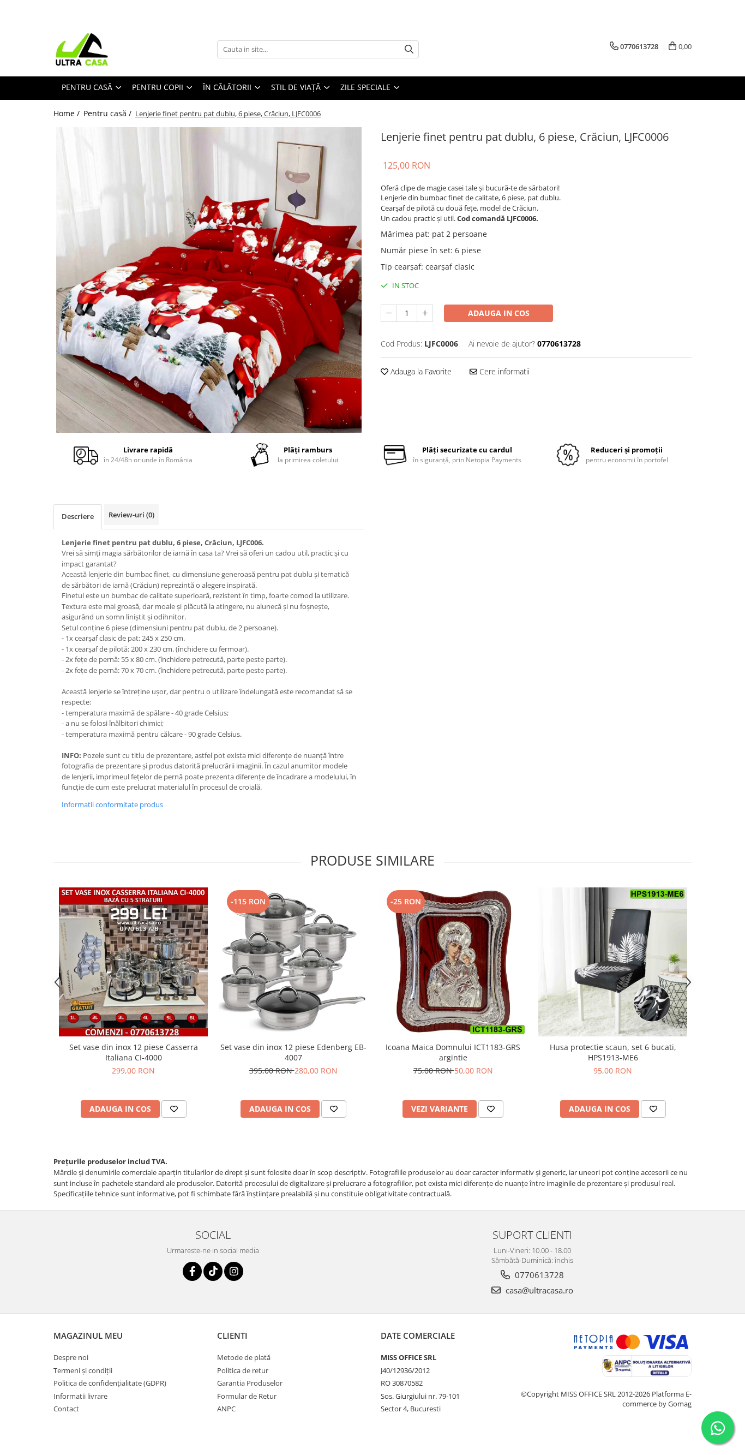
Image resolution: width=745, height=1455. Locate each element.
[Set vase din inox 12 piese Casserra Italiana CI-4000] (133, 962)
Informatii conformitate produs (112, 804)
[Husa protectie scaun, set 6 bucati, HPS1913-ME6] (612, 961)
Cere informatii (503, 371)
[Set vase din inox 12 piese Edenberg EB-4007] (293, 961)
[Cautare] (409, 49)
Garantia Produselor (250, 1383)
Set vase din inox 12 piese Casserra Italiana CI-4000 (133, 1052)
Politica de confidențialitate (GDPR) (109, 1383)
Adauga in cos (499, 313)
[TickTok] (213, 1271)
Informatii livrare (80, 1396)
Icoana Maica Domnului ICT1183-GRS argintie (453, 1052)
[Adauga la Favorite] (174, 1109)
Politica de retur (242, 1370)
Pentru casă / (108, 113)
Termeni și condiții (82, 1370)
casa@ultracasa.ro (538, 1290)
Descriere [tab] (78, 516)
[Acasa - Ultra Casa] (108, 49)
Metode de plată (244, 1357)
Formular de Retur (247, 1396)
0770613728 (538, 1274)
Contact (66, 1409)
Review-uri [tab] (131, 515)
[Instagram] (233, 1271)
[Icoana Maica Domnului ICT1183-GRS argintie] (452, 962)
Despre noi (70, 1357)
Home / (67, 113)
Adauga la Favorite (420, 371)
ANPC (226, 1409)
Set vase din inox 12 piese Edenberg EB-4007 (293, 1052)
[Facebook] (192, 1271)
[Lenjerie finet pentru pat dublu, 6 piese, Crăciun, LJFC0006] (208, 280)
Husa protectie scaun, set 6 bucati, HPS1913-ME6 (613, 1052)
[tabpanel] (208, 280)
